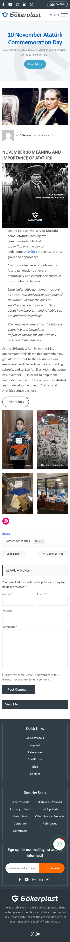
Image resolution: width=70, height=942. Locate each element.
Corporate (35, 745)
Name (7, 594)
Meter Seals (20, 816)
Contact (35, 774)
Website (7, 610)
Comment (9, 626)
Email (41, 594)
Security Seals (35, 738)
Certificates (35, 759)
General (6, 533)
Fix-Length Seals (20, 809)
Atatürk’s (30, 252)
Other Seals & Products (49, 816)
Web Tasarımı (35, 934)
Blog (35, 766)
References (35, 752)
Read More (35, 64)
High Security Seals (50, 802)
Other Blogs (15, 402)
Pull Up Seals (50, 809)
